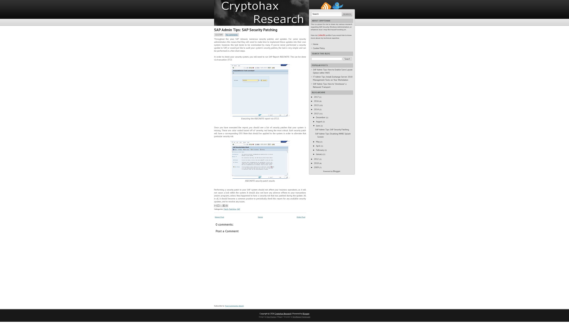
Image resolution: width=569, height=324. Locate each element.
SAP (238, 209)
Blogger (336, 171)
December (321, 117)
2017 (316, 97)
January (319, 154)
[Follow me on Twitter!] (337, 3)
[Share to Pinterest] (226, 205)
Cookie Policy (319, 48)
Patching (232, 209)
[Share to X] (221, 205)
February (320, 150)
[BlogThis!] (218, 205)
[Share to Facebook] (223, 205)
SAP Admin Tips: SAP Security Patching (245, 29)
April (318, 146)
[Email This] (215, 205)
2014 (316, 109)
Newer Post (219, 217)
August (319, 121)
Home (260, 217)
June (318, 125)
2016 (316, 101)
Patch (226, 209)
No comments (232, 34)
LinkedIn (321, 35)
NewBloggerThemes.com (301, 317)
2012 (316, 159)
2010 (316, 163)
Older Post (301, 217)
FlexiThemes (271, 317)
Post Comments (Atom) (234, 306)
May (318, 141)
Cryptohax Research (283, 313)
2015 (316, 105)
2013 (316, 113)
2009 (316, 167)
